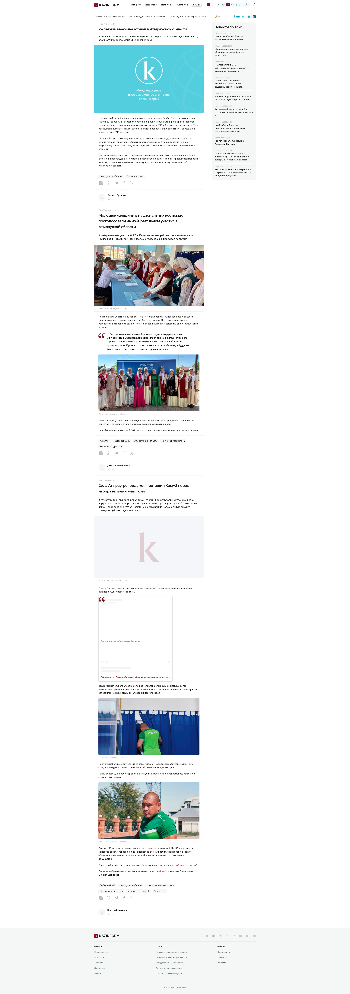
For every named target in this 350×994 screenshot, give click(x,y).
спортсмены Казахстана (160, 885)
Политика (99, 957)
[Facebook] (124, 183)
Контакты (222, 957)
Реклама (221, 962)
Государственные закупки (169, 973)
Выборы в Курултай (111, 446)
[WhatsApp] (108, 183)
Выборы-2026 (206, 16)
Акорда (107, 16)
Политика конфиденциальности (171, 957)
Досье (149, 16)
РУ (228, 4)
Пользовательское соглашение (171, 952)
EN (232, 4)
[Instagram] (100, 183)
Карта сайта (223, 952)
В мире (97, 973)
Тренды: (98, 17)
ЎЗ (247, 4)
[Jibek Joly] (240, 16)
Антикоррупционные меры (169, 968)
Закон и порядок (135, 16)
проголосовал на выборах (169, 865)
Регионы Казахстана (173, 441)
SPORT (196, 4)
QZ (223, 4)
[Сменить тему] (210, 4)
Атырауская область (111, 176)
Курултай (105, 441)
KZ (219, 4)
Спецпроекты (161, 16)
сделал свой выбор (158, 871)
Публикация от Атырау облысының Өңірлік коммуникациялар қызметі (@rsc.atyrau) (142, 677)
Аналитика (182, 5)
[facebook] (227, 936)
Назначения (119, 16)
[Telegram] (116, 183)
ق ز (242, 4)
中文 (238, 4)
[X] (132, 183)
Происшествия (135, 176)
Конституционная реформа (183, 16)
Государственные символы (169, 962)
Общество (159, 891)
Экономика (99, 968)
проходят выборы (147, 848)
